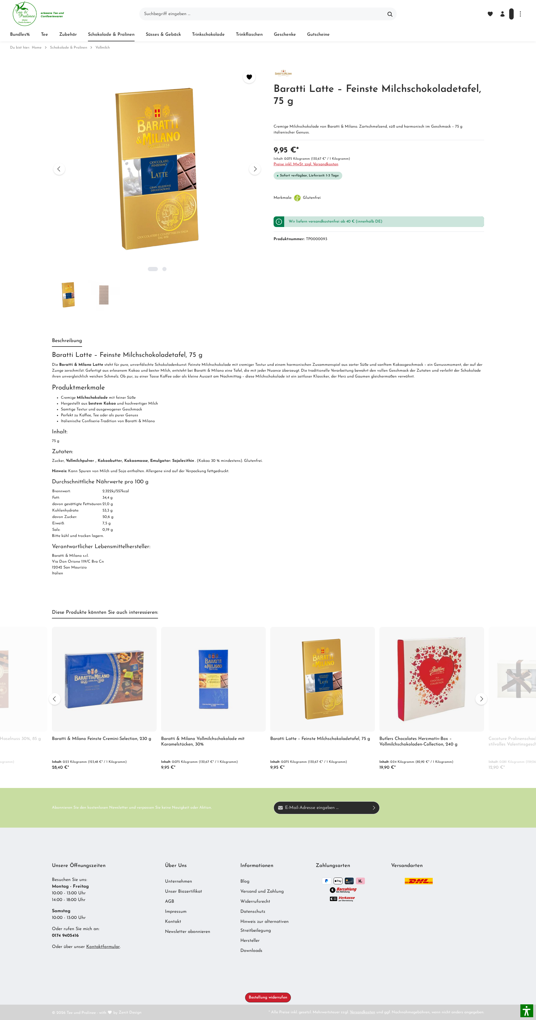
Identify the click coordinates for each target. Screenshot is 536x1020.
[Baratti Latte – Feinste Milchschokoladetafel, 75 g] (322, 679)
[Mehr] (520, 14)
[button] (526, 1010)
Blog (245, 881)
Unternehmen (178, 881)
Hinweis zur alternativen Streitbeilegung (264, 926)
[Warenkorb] (511, 14)
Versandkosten (362, 1012)
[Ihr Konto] (502, 14)
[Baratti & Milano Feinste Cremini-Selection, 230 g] (104, 679)
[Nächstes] (255, 169)
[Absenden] (374, 807)
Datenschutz (252, 911)
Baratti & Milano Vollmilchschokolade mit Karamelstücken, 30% (203, 742)
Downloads (251, 951)
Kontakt (173, 921)
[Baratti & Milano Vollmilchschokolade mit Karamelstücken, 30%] (213, 679)
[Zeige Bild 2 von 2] (164, 269)
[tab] (67, 341)
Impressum (175, 911)
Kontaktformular (103, 947)
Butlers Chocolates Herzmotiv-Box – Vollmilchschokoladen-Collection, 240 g (418, 742)
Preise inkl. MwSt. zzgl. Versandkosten (306, 164)
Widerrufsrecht (255, 901)
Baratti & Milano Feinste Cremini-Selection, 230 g (101, 739)
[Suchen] (390, 14)
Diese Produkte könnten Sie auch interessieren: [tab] (105, 612)
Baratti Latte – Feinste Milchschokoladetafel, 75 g (320, 739)
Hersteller (250, 940)
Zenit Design (130, 1013)
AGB (169, 901)
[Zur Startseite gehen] (38, 14)
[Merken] (249, 77)
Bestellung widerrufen (268, 997)
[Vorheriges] (59, 169)
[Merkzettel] (490, 14)
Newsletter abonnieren (187, 932)
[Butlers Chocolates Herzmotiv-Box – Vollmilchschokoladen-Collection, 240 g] (431, 679)
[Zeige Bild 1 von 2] (153, 269)
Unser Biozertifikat (183, 891)
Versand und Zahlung (262, 891)
